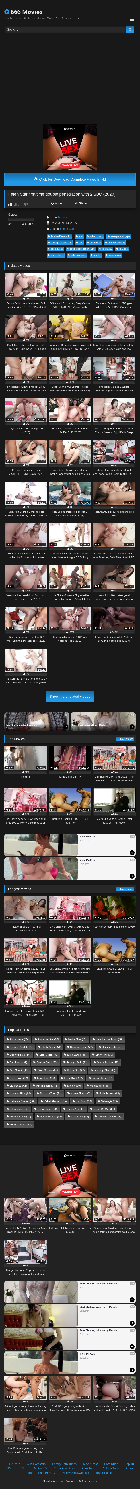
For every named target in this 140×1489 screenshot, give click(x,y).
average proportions (61, 242)
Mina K (74, 1085)
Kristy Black (73, 1077)
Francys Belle (77, 1062)
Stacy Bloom (48, 1108)
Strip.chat (10, 728)
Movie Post (90, 1464)
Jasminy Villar (104, 1070)
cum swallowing (116, 242)
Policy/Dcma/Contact (75, 1472)
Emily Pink (104, 1054)
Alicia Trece (19, 1039)
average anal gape (120, 236)
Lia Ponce (18, 1085)
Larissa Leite (102, 1077)
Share (82, 203)
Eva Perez (18, 1062)
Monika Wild (99, 1085)
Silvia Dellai (19, 1108)
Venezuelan (115, 255)
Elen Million (49, 1054)
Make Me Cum (88, 836)
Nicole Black (80, 1093)
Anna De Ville (48, 1039)
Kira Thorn (46, 1077)
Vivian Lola (80, 1116)
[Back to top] (129, 1479)
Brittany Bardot (21, 1047)
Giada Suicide (107, 1062)
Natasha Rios (20, 1093)
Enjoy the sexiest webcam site (21, 725)
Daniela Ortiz (112, 1047)
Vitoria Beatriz (51, 1116)
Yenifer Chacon (109, 1116)
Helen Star (67, 228)
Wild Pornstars (36, 1464)
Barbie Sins (77, 1039)
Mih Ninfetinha (47, 1085)
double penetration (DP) (82, 248)
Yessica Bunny (21, 1124)
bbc (81, 242)
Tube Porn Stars (64, 1468)
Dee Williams (20, 1054)
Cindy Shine (51, 1047)
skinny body (57, 255)
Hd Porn (14, 1464)
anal (81, 236)
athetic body (96, 236)
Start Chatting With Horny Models (89, 725)
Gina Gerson (48, 1070)
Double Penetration (61, 236)
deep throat (57, 248)
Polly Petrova (109, 1093)
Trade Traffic (104, 1472)
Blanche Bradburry (109, 1039)
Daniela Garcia (81, 1047)
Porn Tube (88, 1468)
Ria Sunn (84, 1101)
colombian (95, 242)
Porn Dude (111, 1464)
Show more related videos (70, 696)
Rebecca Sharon (22, 1101)
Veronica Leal (20, 1116)
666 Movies (26, 12)
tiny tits (97, 255)
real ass (123, 248)
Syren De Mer (104, 1108)
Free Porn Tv (46, 1472)
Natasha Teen (51, 1093)
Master (62, 217)
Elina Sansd (76, 1054)
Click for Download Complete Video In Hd (72, 179)
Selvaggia (109, 1101)
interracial (107, 248)
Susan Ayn (75, 1108)
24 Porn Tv (40, 1468)
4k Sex (22, 1468)
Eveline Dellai (46, 1062)
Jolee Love (19, 1077)
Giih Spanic (19, 1070)
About (58, 203)
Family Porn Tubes (64, 1464)
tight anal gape (78, 255)
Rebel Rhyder (55, 1101)
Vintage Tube (110, 1468)
